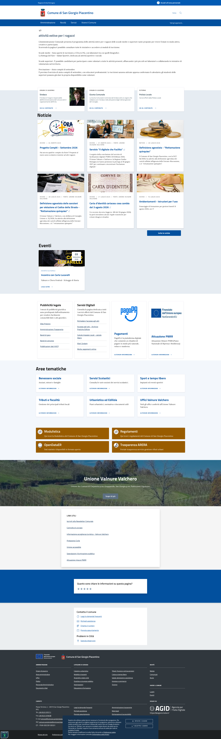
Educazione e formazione (82, 688)
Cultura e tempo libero (119, 674)
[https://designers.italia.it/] (167, 708)
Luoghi (152, 692)
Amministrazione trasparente (122, 707)
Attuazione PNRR (162, 336)
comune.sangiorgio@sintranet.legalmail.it (53, 722)
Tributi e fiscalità (49, 400)
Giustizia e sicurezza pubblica (83, 681)
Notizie (152, 671)
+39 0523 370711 (44, 712)
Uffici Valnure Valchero (154, 400)
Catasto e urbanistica (81, 671)
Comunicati (153, 674)
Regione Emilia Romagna (46, 3)
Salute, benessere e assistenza (122, 678)
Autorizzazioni (78, 684)
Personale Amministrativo (45, 684)
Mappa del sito (43, 734)
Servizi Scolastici (100, 378)
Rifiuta (141, 721)
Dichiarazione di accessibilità (121, 714)
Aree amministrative (43, 674)
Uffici (37, 678)
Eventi (152, 695)
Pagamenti (121, 333)
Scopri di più (110, 496)
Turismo (114, 684)
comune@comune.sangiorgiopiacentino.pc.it (56, 719)
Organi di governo (42, 671)
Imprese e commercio (119, 681)
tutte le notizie (164, 233)
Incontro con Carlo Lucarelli (55, 275)
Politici (38, 681)
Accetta (141, 726)
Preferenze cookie (109, 732)
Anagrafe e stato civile (81, 678)
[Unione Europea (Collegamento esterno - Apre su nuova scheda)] (46, 657)
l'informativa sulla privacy (100, 734)
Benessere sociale (50, 378)
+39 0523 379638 (45, 715)
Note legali (115, 711)
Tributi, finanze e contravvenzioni (123, 671)
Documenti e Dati (42, 688)
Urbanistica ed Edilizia (103, 400)
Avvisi (152, 678)
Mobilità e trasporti (80, 674)
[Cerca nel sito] (180, 12)
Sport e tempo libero (153, 378)
